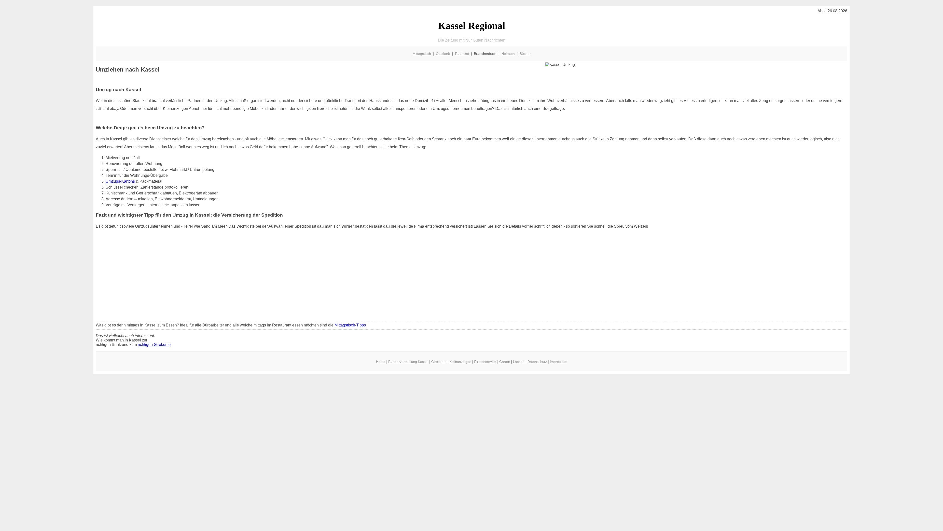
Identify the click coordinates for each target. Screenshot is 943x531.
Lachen (519, 362)
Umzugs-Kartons (120, 181)
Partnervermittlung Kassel (408, 362)
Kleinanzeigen (460, 362)
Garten (504, 362)
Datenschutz (537, 362)
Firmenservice (485, 362)
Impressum (558, 362)
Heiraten (508, 54)
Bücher (525, 54)
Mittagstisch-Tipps (350, 325)
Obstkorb (443, 54)
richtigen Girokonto (154, 344)
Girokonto (438, 362)
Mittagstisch (422, 54)
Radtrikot (462, 54)
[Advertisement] (471, 280)
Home (380, 362)
